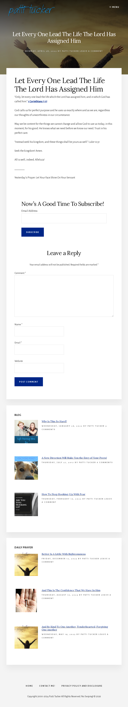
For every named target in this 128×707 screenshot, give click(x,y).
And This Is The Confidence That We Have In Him (71, 590)
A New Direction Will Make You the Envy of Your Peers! (74, 457)
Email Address (29, 211)
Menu (115, 7)
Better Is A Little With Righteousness (64, 554)
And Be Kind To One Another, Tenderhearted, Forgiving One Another (75, 628)
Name (18, 324)
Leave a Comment (91, 51)
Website (19, 361)
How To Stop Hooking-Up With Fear (63, 494)
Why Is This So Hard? (54, 421)
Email (18, 342)
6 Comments (105, 462)
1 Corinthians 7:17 (37, 101)
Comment (20, 273)
